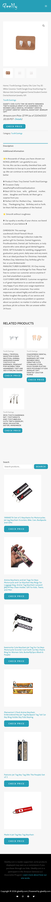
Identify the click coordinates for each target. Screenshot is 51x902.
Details (18, 119)
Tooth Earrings (15, 85)
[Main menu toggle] (46, 6)
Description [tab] (8, 146)
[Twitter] (34, 896)
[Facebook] (28, 896)
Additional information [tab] (13, 151)
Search (41, 466)
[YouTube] (17, 896)
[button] (43, 25)
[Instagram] (23, 896)
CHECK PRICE (14, 126)
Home (5, 85)
